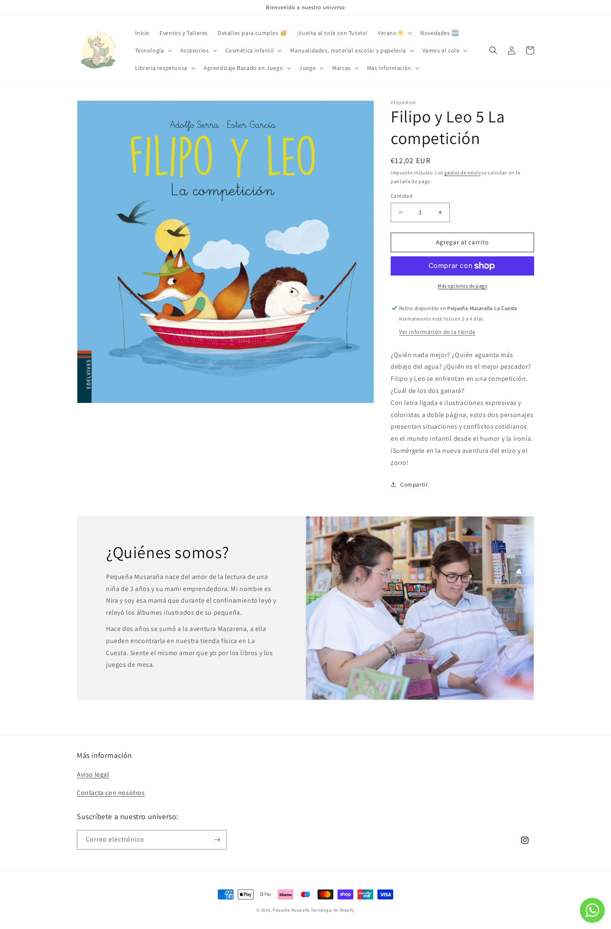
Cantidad (401, 195)
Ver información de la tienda (437, 331)
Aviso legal (93, 774)
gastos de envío (462, 172)
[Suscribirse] (217, 840)
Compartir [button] (414, 484)
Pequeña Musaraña (291, 910)
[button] (394, 33)
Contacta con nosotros (111, 792)
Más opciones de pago (462, 286)
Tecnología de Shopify (333, 910)
